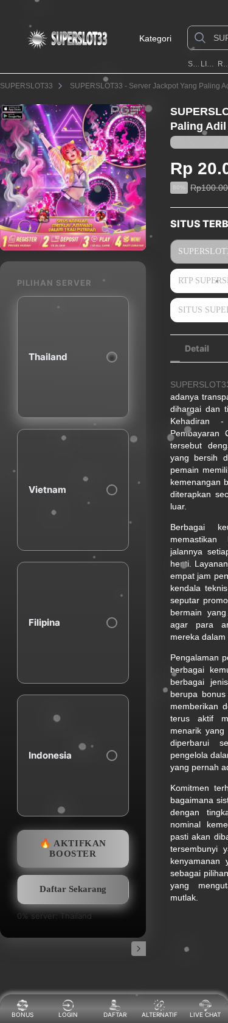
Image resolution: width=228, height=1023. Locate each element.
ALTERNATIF (160, 1014)
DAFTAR (112, 1014)
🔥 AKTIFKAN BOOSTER (73, 848)
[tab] (197, 348)
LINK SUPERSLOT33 (208, 64)
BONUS (22, 1014)
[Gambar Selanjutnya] (138, 948)
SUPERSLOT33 (193, 64)
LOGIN (68, 1014)
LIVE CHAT (205, 1014)
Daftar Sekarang (73, 889)
